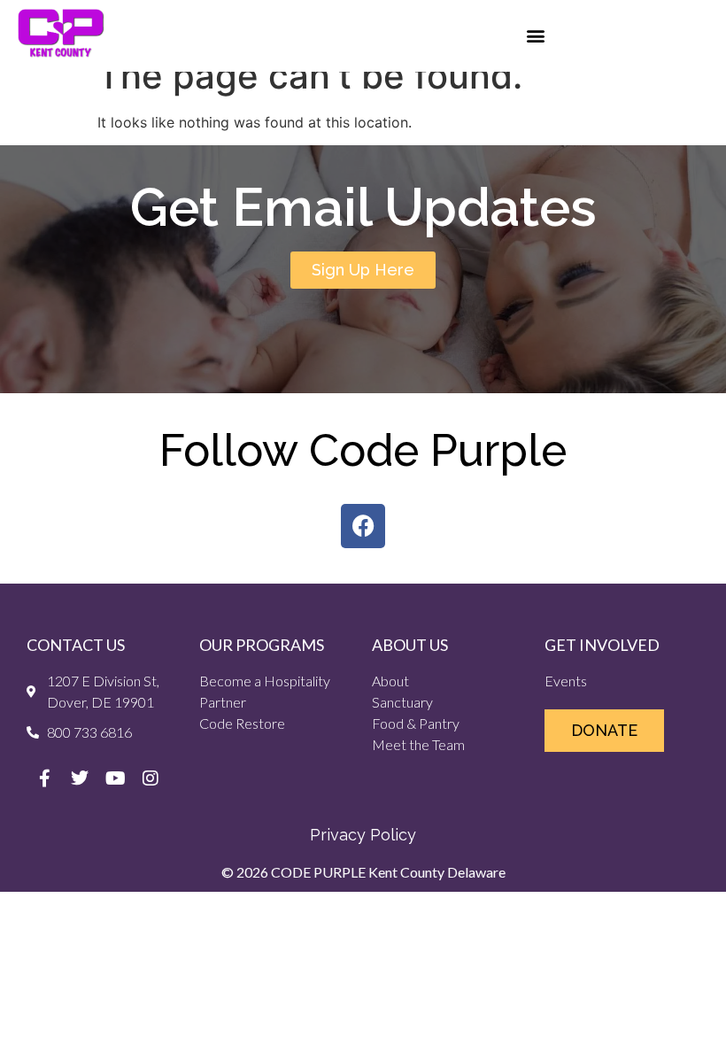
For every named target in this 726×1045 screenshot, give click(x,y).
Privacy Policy (363, 834)
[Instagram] (150, 778)
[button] (536, 35)
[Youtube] (115, 778)
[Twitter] (79, 778)
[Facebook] (363, 526)
